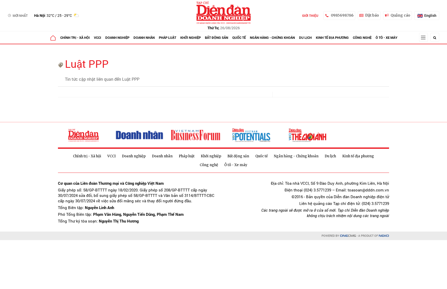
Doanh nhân (144, 37)
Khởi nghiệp (190, 37)
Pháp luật (167, 37)
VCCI (97, 37)
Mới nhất (20, 15)
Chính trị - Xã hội (75, 37)
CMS (348, 236)
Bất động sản (216, 37)
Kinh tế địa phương (332, 37)
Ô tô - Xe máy (386, 37)
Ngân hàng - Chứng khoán (272, 37)
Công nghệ (362, 37)
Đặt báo (372, 15)
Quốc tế (239, 37)
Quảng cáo (400, 15)
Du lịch (305, 37)
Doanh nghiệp (117, 37)
